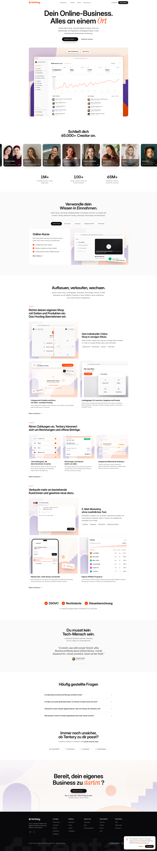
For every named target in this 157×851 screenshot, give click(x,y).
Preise (79, 2)
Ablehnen (140, 846)
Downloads (67, 223)
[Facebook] (34, 831)
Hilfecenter (87, 822)
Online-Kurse (56, 223)
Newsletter (101, 223)
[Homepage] (34, 2)
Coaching (55, 825)
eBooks (55, 828)
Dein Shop (85, 51)
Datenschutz (118, 825)
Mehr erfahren (37, 256)
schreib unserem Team (90, 741)
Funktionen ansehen (87, 39)
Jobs (101, 831)
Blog (85, 825)
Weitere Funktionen (34, 413)
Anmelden (114, 2)
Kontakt (102, 825)
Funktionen (63, 2)
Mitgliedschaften (89, 223)
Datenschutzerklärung (142, 842)
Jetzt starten (123, 2)
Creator (72, 2)
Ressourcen (86, 2)
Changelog (71, 831)
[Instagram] (30, 831)
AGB (116, 822)
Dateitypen (56, 834)
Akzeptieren (149, 846)
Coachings (77, 223)
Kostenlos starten (69, 39)
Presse (101, 828)
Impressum (118, 828)
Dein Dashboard (73, 51)
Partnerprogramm (89, 828)
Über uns (102, 822)
